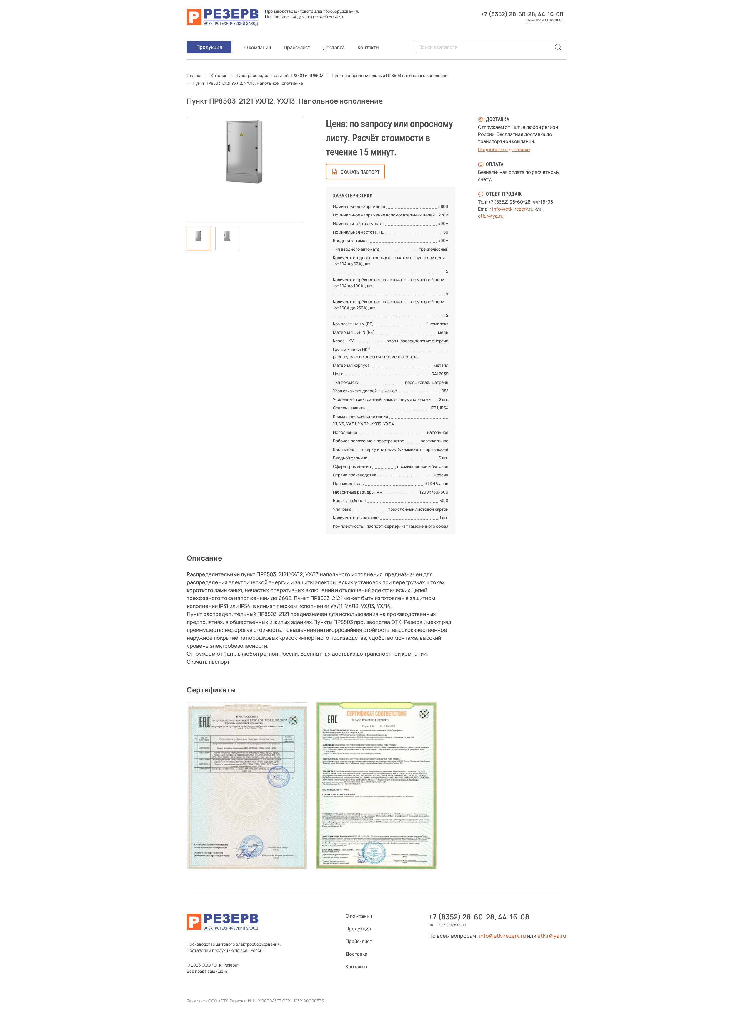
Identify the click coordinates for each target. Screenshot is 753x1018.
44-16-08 (550, 14)
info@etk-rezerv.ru (513, 209)
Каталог (219, 75)
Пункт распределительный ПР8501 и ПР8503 (279, 75)
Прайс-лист (297, 47)
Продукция (209, 47)
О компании (257, 47)
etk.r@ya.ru (491, 216)
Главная (195, 75)
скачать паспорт (360, 172)
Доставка (334, 47)
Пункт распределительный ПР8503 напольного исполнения (391, 75)
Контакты (368, 47)
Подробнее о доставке (504, 149)
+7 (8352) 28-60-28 (508, 14)
